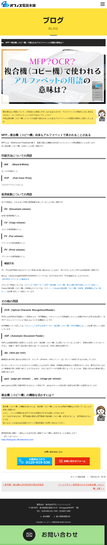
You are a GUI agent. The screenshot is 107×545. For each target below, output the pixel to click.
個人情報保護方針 (63, 516)
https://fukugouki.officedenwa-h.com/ (17, 440)
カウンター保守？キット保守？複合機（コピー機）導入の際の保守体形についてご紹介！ (61, 285)
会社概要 (46, 516)
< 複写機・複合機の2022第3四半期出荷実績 (23, 484)
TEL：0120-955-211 (45, 511)
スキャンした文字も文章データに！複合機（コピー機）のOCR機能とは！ (55, 326)
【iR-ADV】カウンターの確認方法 (15, 279)
